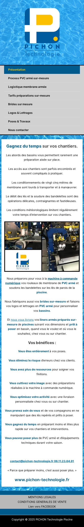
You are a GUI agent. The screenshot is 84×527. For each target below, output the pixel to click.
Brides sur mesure (20, 104)
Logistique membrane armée (27, 86)
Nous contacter (18, 130)
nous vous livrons (22, 319)
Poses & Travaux (19, 121)
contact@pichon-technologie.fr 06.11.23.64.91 (42, 461)
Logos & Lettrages (20, 112)
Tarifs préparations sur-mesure (29, 95)
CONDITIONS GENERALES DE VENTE (42, 501)
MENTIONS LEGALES (42, 497)
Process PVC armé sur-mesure (28, 78)
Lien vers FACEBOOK (42, 506)
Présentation (16, 69)
